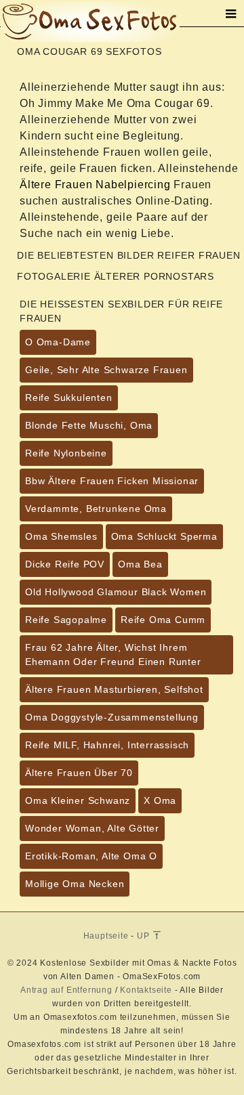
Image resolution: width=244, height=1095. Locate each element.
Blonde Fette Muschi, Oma (88, 425)
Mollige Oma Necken (74, 883)
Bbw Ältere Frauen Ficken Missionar (112, 480)
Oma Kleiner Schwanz (77, 800)
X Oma (160, 800)
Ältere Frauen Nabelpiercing (95, 184)
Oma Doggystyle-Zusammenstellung (112, 717)
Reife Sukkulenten (69, 397)
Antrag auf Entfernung (66, 990)
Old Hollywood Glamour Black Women (115, 591)
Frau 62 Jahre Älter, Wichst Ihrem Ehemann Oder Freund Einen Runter (113, 654)
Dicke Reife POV (64, 564)
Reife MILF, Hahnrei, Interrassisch (107, 744)
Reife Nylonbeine (66, 453)
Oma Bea (140, 564)
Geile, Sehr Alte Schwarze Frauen (106, 369)
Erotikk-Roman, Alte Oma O (91, 856)
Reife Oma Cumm (163, 619)
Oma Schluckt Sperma (164, 536)
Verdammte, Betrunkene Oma (96, 508)
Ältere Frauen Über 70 (79, 772)
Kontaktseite (146, 990)
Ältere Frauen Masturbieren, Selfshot (114, 689)
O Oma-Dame (58, 342)
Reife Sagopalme (66, 619)
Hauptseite (106, 936)
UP (144, 936)
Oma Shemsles (61, 536)
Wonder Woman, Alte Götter (92, 828)
